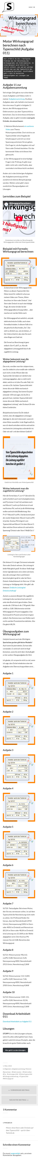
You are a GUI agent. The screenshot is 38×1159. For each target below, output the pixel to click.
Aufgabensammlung (17, 99)
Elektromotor (17, 1072)
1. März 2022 (7, 1066)
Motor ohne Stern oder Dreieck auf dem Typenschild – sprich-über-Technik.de (19, 1130)
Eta (5, 1074)
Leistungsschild (13, 1074)
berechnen (7, 1072)
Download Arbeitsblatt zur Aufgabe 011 (17, 1021)
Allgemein (7, 1069)
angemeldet (15, 1153)
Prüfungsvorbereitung (11, 1076)
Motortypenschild (26, 1074)
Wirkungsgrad (8, 1078)
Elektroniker (27, 1072)
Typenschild (24, 1076)
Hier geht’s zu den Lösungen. (15, 1050)
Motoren (28, 1069)
